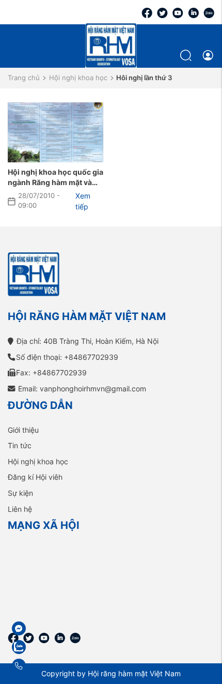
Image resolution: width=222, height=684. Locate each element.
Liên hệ (20, 509)
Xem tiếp (82, 201)
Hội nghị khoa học (78, 77)
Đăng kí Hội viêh (35, 477)
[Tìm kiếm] (187, 55)
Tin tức (19, 445)
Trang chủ (24, 77)
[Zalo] (208, 12)
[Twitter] (162, 12)
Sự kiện (20, 493)
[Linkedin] (193, 12)
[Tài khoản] (207, 55)
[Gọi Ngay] (43, 666)
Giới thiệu (23, 429)
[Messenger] (43, 628)
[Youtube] (177, 12)
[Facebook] (146, 12)
